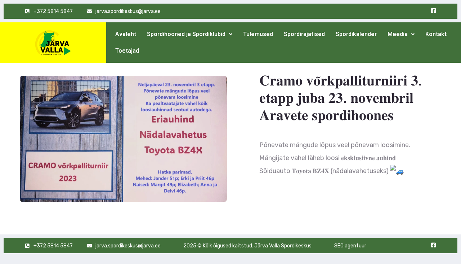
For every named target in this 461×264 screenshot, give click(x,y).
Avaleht (125, 34)
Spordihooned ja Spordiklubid (186, 34)
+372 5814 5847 (53, 11)
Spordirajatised (304, 34)
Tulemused (258, 34)
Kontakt (436, 34)
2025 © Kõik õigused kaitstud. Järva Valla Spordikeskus (247, 246)
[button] (190, 34)
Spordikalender (356, 34)
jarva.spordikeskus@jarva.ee (128, 11)
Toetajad (127, 50)
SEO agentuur (350, 246)
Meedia (398, 34)
